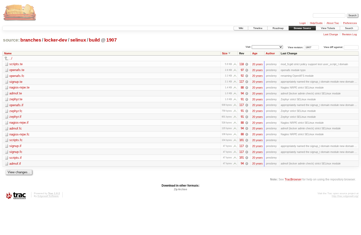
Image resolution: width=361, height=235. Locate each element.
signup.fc (15, 152)
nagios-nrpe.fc (19, 134)
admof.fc (15, 128)
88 (242, 87)
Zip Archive (180, 189)
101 (241, 140)
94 (242, 93)
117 (241, 81)
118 (241, 64)
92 (242, 75)
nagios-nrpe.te (19, 87)
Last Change (330, 34)
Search (349, 28)
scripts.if (15, 158)
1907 (111, 40)
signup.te (15, 82)
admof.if (15, 163)
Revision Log (349, 34)
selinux (78, 40)
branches (30, 40)
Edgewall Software (48, 196)
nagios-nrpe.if (18, 122)
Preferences (350, 23)
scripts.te (16, 64)
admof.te (15, 93)
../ (10, 58)
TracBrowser (293, 179)
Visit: (248, 46)
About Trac (333, 23)
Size (224, 53)
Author (270, 53)
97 (242, 70)
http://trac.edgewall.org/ (345, 196)
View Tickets (328, 28)
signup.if (15, 146)
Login (303, 23)
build (94, 40)
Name (8, 53)
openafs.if (16, 105)
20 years (257, 64)
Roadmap (278, 28)
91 (242, 99)
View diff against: (334, 47)
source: (11, 40)
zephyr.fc (15, 111)
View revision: (295, 47)
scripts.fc (16, 140)
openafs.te (16, 70)
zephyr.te (15, 99)
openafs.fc (16, 76)
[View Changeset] (246, 64)
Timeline (258, 28)
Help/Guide (316, 23)
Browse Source (302, 28)
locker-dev (55, 40)
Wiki (241, 28)
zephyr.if (15, 116)
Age (254, 53)
